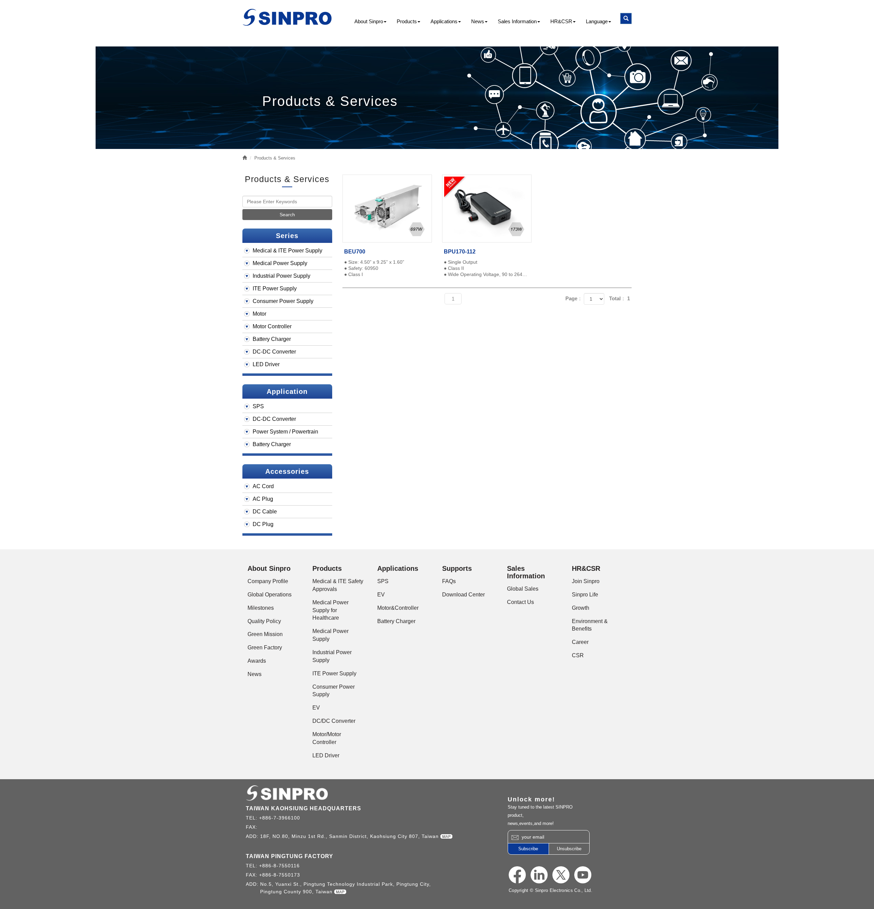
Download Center (463, 594)
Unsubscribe (569, 848)
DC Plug (263, 524)
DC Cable (265, 511)
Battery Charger (272, 339)
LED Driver (266, 364)
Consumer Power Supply (283, 301)
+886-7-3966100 (279, 818)
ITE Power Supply (275, 288)
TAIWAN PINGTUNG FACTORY (289, 856)
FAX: (252, 827)
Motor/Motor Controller (326, 738)
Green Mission (265, 634)
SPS (258, 406)
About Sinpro (368, 21)
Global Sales (522, 589)
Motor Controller (272, 326)
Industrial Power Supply (281, 276)
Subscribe (528, 848)
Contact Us (520, 602)
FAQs (449, 581)
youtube (582, 874)
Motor (259, 314)
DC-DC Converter (274, 352)
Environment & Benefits (590, 625)
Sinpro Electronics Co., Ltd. (287, 17)
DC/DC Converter (333, 721)
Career (580, 642)
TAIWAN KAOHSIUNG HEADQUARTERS (303, 808)
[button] (626, 18)
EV (316, 708)
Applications (444, 21)
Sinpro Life (585, 594)
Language (597, 21)
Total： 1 (619, 298)
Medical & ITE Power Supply (287, 250)
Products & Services (274, 158)
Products (407, 21)
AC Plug (263, 499)
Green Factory (265, 647)
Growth (580, 608)
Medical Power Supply (280, 263)
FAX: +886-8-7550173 (273, 875)
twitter (560, 874)
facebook (517, 874)
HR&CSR (561, 21)
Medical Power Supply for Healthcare (330, 610)
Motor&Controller (398, 608)
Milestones (261, 608)
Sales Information (517, 21)
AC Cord (263, 486)
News (477, 21)
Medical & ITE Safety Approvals (337, 585)
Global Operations (270, 594)
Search (287, 214)
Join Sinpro (586, 581)
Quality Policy (264, 621)
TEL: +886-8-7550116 (273, 865)
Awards (257, 661)
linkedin (539, 874)
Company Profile (268, 581)
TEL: (252, 818)
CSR (578, 655)
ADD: (253, 836)
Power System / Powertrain (285, 432)
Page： (573, 298)
